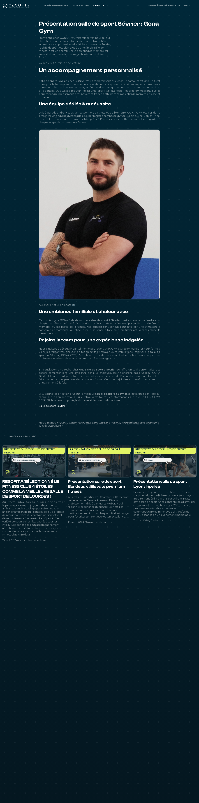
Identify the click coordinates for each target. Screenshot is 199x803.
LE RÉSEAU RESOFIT (55, 5)
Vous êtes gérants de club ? (169, 5)
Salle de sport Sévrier (52, 405)
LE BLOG (98, 5)
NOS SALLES (81, 5)
